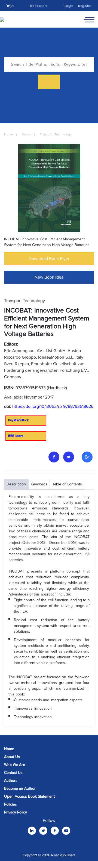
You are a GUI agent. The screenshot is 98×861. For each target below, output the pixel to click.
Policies (10, 804)
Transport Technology (56, 134)
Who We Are (14, 764)
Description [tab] (16, 484)
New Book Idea (49, 277)
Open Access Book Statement (29, 796)
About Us (12, 756)
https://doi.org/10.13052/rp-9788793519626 (52, 406)
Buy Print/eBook (18, 420)
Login (69, 6)
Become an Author (20, 788)
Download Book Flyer (49, 258)
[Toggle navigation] (89, 19)
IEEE (15, 436)
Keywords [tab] (39, 484)
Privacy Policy (15, 812)
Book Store (39, 6)
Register (84, 6)
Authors (10, 780)
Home (8, 134)
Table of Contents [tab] (67, 484)
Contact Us (13, 772)
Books (26, 134)
